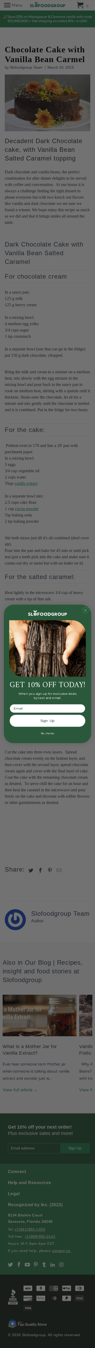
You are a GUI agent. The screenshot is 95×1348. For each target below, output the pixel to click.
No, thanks (47, 733)
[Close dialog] (85, 610)
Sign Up (47, 721)
